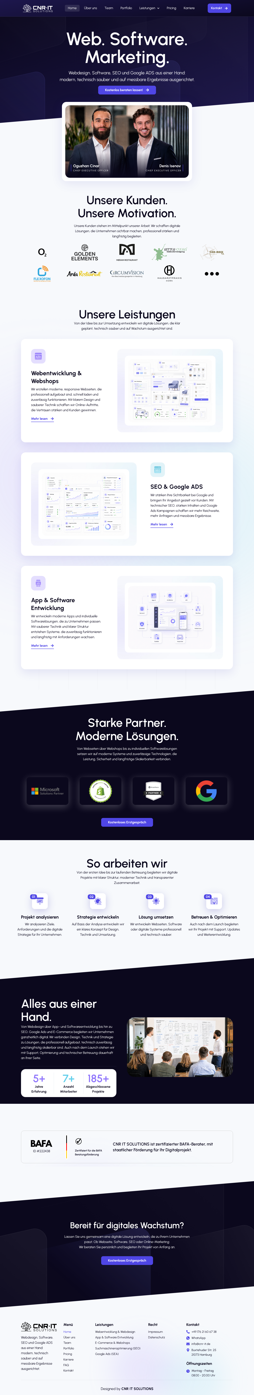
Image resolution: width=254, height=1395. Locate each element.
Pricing (171, 8)
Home (72, 8)
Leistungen (147, 8)
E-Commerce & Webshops (112, 1343)
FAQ (66, 1365)
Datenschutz (156, 1337)
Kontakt (68, 1370)
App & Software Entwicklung (114, 1337)
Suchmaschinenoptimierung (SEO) (117, 1348)
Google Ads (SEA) (107, 1354)
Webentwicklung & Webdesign (115, 1332)
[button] (33, 896)
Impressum (155, 1332)
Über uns (90, 8)
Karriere (189, 8)
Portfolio (126, 8)
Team (109, 8)
